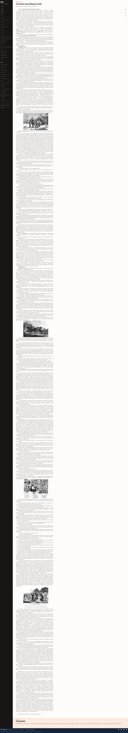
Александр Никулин (19, 1)
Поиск (2, 14)
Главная (2, 6)
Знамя (2, 34)
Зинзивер (3, 32)
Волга (2, 22)
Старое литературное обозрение (5, 96)
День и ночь (3, 72)
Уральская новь (4, 100)
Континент (3, 76)
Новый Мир (3, 57)
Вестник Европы (4, 20)
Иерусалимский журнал (5, 36)
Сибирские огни (4, 91)
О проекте (10, 729)
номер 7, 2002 (34, 6)
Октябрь (2, 86)
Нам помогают (21, 729)
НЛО (2, 49)
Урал (2, 59)
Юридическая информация (123, 731)
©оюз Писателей (4, 64)
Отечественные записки (6, 89)
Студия (2, 98)
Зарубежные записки (5, 74)
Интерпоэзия (3, 40)
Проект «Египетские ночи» (5, 105)
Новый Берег (3, 53)
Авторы (2, 8)
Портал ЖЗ (2, 107)
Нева (2, 45)
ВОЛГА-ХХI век (4, 70)
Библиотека (3, 10)
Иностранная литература (6, 38)
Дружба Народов (4, 26)
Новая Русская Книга (5, 82)
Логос (2, 80)
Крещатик (3, 43)
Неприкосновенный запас (6, 47)
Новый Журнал (4, 55)
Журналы (2, 12)
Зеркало (2, 30)
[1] (32, 34)
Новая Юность (4, 51)
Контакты (16, 729)
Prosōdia (2, 18)
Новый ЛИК (3, 84)
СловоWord (3, 93)
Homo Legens (3, 66)
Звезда (2, 28)
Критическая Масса (5, 78)
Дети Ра (2, 24)
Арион (2, 68)
